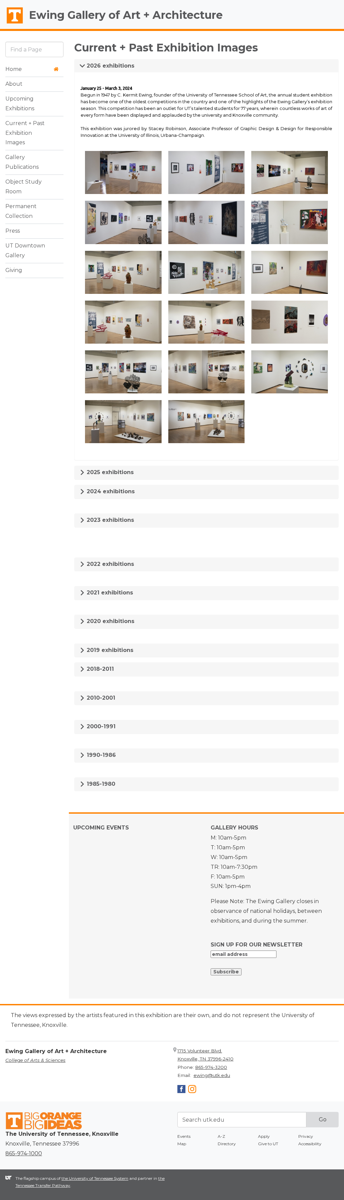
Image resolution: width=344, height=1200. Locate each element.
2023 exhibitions (109, 520)
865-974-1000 (23, 1153)
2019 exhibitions (109, 650)
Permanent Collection (21, 211)
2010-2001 (100, 698)
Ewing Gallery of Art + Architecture (126, 15)
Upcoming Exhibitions (19, 103)
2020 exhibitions (109, 621)
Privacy (305, 1136)
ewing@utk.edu (212, 1075)
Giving (13, 270)
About (14, 84)
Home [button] (13, 69)
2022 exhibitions (109, 564)
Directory (227, 1143)
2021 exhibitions (109, 592)
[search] (34, 49)
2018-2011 (99, 669)
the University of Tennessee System (94, 1178)
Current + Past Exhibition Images (25, 133)
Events (183, 1136)
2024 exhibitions (110, 491)
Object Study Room (23, 187)
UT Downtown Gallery (25, 250)
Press (12, 231)
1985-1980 (100, 784)
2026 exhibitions (109, 66)
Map (181, 1143)
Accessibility (309, 1143)
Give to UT (268, 1143)
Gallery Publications (22, 162)
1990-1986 (100, 755)
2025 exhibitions (109, 472)
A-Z (221, 1136)
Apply (264, 1136)
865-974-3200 (211, 1067)
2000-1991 (100, 726)
